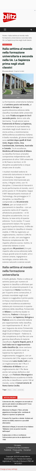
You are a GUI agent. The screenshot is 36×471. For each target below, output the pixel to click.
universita (21, 390)
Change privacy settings (8, 469)
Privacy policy (17, 450)
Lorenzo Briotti (8, 71)
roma (14, 390)
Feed (17, 452)
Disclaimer (27, 450)
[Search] (31, 30)
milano (10, 390)
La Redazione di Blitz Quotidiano (17, 448)
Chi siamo (17, 445)
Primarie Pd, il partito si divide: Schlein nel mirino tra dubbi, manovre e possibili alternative (17, 420)
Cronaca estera (7, 44)
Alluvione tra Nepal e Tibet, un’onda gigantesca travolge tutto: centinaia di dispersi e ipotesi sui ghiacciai (16, 412)
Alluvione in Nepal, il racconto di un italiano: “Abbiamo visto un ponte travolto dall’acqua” (18, 429)
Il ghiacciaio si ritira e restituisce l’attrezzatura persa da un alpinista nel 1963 (16, 437)
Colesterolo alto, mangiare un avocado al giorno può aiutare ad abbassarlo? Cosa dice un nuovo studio (17, 404)
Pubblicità (7, 450)
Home (4, 35)
